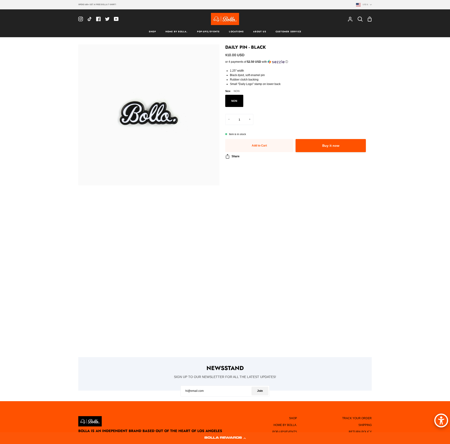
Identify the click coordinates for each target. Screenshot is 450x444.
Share (236, 156)
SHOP (293, 418)
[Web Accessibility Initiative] (441, 420)
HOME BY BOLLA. (285, 425)
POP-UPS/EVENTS (284, 431)
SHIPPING (365, 425)
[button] (225, 438)
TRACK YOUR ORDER (357, 418)
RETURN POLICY (360, 431)
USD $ (365, 4)
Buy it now (330, 145)
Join (260, 391)
